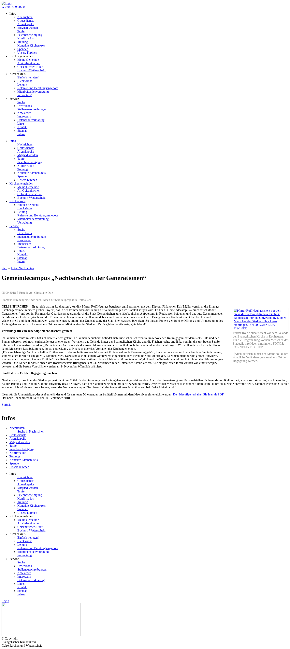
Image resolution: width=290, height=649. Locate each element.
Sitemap (22, 130)
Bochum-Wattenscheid (31, 70)
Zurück (6, 404)
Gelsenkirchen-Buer (29, 66)
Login (5, 601)
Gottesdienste (25, 20)
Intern (21, 134)
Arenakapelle (25, 24)
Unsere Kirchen (27, 52)
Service (14, 226)
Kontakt (22, 127)
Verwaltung (24, 95)
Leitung (22, 84)
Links (20, 123)
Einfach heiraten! (28, 77)
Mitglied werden (27, 27)
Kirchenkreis (17, 201)
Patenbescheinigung (29, 34)
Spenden (22, 49)
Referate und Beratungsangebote (37, 88)
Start (4, 268)
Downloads (24, 105)
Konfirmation (25, 38)
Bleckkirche (24, 81)
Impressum (24, 116)
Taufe (20, 31)
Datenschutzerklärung (31, 120)
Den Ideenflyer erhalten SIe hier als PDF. (198, 394)
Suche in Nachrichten (30, 431)
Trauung (22, 42)
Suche (21, 102)
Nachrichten (25, 17)
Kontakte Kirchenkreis (31, 45)
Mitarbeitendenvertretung (33, 91)
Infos (12, 141)
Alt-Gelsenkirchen (28, 63)
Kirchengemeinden (21, 183)
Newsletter (24, 113)
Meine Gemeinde (28, 59)
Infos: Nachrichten (22, 268)
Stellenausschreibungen (32, 109)
